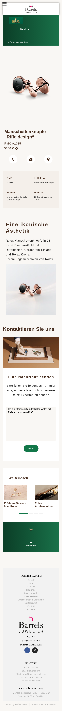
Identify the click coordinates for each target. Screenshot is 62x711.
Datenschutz (37, 704)
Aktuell (31, 580)
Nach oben (31, 545)
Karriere (31, 609)
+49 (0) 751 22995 (33, 677)
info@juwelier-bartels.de (35, 674)
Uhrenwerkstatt (31, 596)
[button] (24, 29)
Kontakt (31, 606)
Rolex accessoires (19, 42)
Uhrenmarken (31, 640)
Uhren (31, 583)
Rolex (31, 636)
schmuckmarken (31, 644)
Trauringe (31, 589)
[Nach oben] (31, 542)
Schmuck (31, 586)
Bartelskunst (31, 602)
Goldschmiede (31, 593)
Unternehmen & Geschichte (31, 599)
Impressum (50, 704)
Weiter (31, 448)
